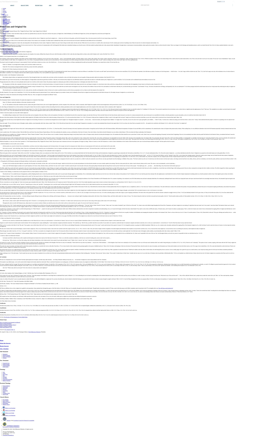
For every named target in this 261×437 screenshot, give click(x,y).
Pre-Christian (5, 399)
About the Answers (7, 22)
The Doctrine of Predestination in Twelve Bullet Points (15, 317)
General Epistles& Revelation (6, 366)
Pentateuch (5, 354)
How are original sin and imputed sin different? (10, 322)
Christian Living (6, 393)
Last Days (5, 378)
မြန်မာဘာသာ (6, 42)
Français (4, 16)
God (4, 372)
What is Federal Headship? (6, 323)
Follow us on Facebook (10, 408)
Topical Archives (6, 19)
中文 (4, 9)
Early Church (5, 400)
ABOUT (12, 5)
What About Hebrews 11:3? (6, 327)
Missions (5, 389)
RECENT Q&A (38, 5)
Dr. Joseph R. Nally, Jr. (10, 329)
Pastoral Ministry (6, 385)
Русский (5, 12)
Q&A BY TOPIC (25, 5)
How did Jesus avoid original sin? (166, 288)
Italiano (4, 39)
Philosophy (5, 388)
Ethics (4, 392)
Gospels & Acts (6, 363)
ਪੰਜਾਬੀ (4, 29)
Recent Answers (6, 20)
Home (2, 14)
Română (4, 28)
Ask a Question (6, 23)
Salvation (5, 377)
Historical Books (6, 355)
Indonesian (5, 24)
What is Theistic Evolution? (6, 326)
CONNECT (60, 5)
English (4, 8)
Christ (4, 373)
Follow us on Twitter (9, 413)
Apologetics (5, 387)
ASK (50, 5)
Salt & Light (5, 394)
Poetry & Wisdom (6, 356)
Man (4, 375)
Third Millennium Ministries (34, 332)
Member (8, 420)
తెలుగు (4, 33)
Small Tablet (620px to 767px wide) (10, 51)
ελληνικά (5, 18)
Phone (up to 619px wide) (8, 49)
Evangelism (5, 390)
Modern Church (6, 404)
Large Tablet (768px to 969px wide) (10, 52)
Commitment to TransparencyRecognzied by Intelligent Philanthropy (11, 426)
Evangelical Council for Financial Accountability (23, 420)
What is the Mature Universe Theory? (8, 324)
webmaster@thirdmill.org (8, 435)
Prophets (4, 357)
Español (4, 11)
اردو (4, 43)
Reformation (5, 403)
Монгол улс (5, 14)
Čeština (4, 34)
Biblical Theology (6, 380)
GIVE (71, 5)
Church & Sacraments (7, 379)
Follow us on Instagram (10, 415)
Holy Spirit (5, 374)
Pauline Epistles (6, 364)
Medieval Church (6, 402)
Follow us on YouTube (10, 410)
